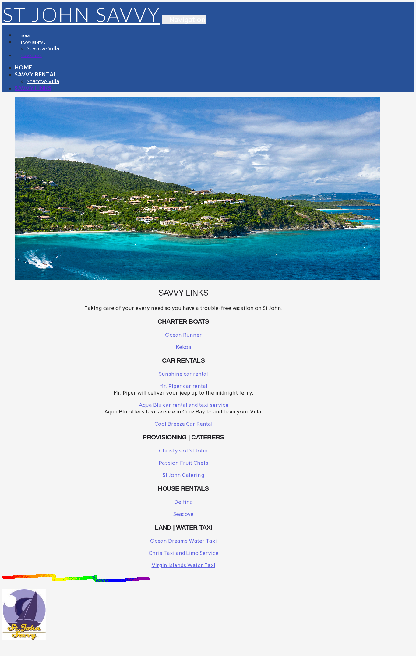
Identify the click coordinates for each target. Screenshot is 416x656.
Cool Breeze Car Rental (183, 423)
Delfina (183, 501)
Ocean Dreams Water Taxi (183, 540)
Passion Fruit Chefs (183, 462)
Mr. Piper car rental (183, 386)
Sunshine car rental (183, 374)
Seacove (183, 514)
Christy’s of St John (183, 450)
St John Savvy (81, 14)
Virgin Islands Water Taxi (183, 565)
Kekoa (183, 347)
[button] (184, 19)
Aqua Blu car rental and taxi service (183, 405)
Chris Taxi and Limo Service (183, 553)
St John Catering (183, 475)
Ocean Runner (183, 335)
